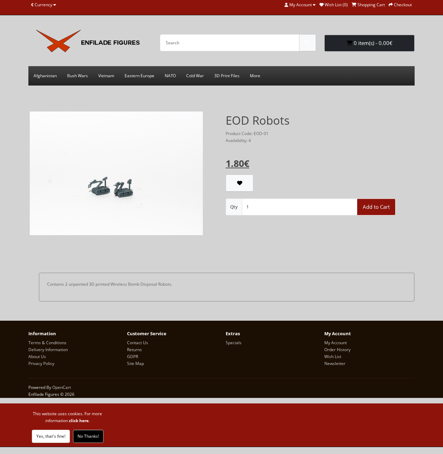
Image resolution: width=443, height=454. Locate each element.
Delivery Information (48, 350)
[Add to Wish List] (239, 183)
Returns (134, 350)
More (255, 76)
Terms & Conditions (47, 343)
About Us (37, 356)
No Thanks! (88, 436)
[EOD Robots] (116, 176)
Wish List (332, 356)
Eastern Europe (139, 76)
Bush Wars (77, 76)
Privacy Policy (41, 363)
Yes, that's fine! (50, 436)
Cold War (195, 76)
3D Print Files (226, 76)
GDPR (132, 356)
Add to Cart (376, 206)
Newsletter (334, 363)
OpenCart (61, 387)
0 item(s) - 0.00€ (372, 42)
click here (79, 421)
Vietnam (106, 76)
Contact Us (137, 343)
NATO (170, 76)
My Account (335, 343)
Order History (337, 350)
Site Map (135, 363)
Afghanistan (45, 76)
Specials (234, 343)
